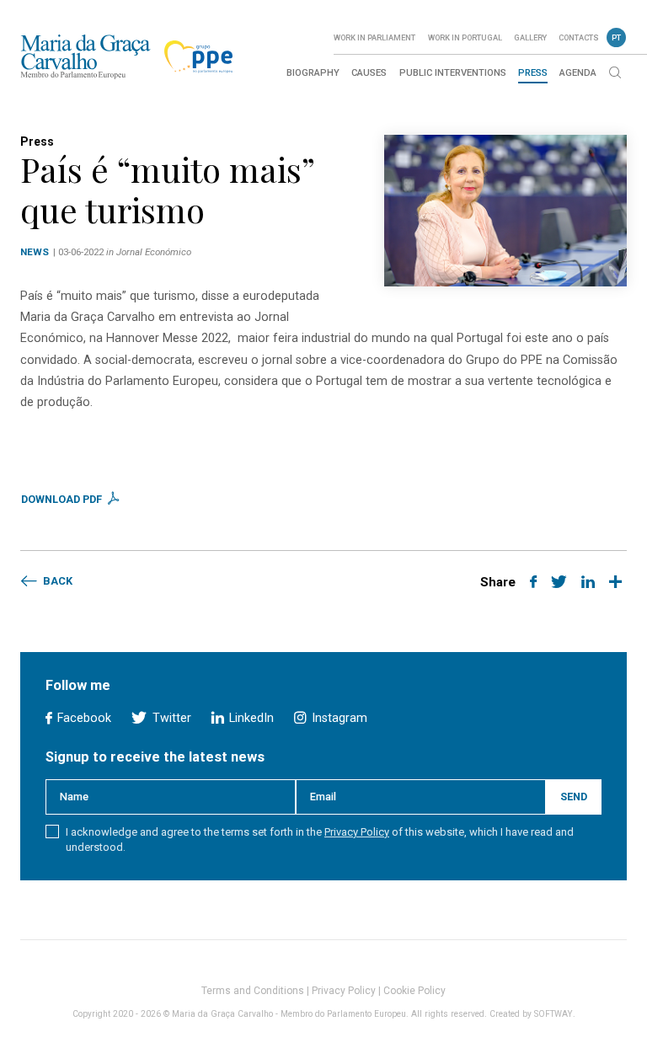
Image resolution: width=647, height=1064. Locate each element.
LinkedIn (250, 718)
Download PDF (62, 499)
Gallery (530, 37)
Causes (369, 72)
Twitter (169, 718)
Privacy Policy (356, 832)
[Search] (615, 74)
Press (533, 72)
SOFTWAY (553, 1014)
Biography (313, 72)
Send (573, 796)
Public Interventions (452, 72)
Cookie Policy (414, 991)
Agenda (577, 72)
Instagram (337, 718)
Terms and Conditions (252, 991)
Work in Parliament (374, 37)
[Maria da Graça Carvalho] (85, 56)
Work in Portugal (465, 37)
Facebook (82, 718)
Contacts (579, 37)
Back (56, 581)
